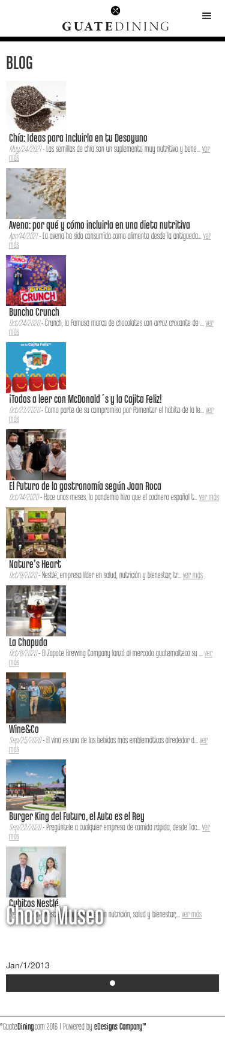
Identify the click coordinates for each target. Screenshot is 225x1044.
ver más (209, 497)
